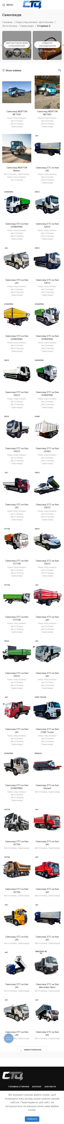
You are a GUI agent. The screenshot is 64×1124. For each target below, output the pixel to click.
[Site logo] (32, 4)
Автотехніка (10, 25)
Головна (7, 22)
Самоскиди (27, 25)
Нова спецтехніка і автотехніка (34, 22)
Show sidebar (14, 70)
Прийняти (32, 1119)
